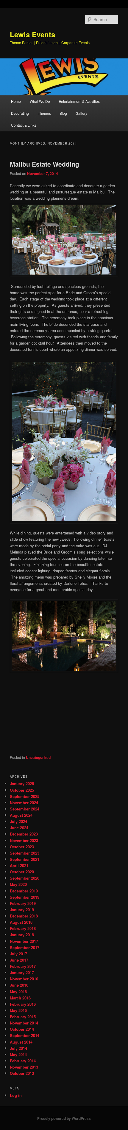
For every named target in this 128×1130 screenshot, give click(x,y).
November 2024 (24, 802)
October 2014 (22, 1029)
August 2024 (21, 815)
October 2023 (22, 847)
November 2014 (24, 1023)
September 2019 (24, 897)
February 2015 (23, 1016)
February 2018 (23, 928)
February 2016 (23, 1004)
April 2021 (19, 865)
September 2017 (24, 947)
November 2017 (24, 941)
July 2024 (18, 821)
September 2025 (24, 796)
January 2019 (22, 909)
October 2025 (22, 790)
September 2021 (24, 859)
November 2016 (24, 979)
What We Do (40, 101)
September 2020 (24, 878)
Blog (63, 113)
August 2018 (21, 922)
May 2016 (18, 991)
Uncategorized (38, 757)
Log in (16, 1095)
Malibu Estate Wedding (44, 163)
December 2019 (24, 891)
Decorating (20, 113)
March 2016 (20, 998)
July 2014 (18, 1048)
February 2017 (23, 966)
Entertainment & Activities (79, 101)
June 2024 (19, 827)
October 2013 (22, 1073)
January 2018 (22, 934)
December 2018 (24, 916)
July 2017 (18, 954)
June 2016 (19, 985)
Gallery (81, 113)
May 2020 (18, 884)
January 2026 (22, 783)
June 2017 (19, 960)
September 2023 (24, 853)
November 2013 (24, 1067)
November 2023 (24, 840)
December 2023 (24, 834)
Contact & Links (23, 125)
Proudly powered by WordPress (64, 1118)
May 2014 (18, 1054)
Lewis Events (32, 34)
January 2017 (22, 972)
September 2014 (24, 1035)
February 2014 (23, 1061)
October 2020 (22, 872)
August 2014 (21, 1042)
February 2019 (23, 903)
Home (16, 101)
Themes (44, 113)
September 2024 (24, 809)
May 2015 (18, 1010)
